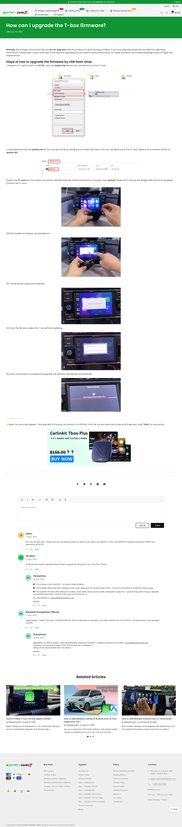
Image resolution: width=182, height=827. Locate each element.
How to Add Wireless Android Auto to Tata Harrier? (147, 718)
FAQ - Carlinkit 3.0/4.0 (87, 786)
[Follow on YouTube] (28, 791)
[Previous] (10, 700)
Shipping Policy (119, 775)
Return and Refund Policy (124, 771)
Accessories (43, 15)
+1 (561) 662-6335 (159, 784)
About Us (117, 794)
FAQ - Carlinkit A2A (86, 790)
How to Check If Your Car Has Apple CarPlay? (28, 718)
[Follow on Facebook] (8, 791)
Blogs (80, 809)
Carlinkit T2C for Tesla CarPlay (57, 786)
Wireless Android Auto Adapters (57, 782)
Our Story (117, 798)
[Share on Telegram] (98, 484)
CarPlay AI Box (76, 10)
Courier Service (85, 778)
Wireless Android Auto (124, 10)
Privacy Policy (119, 782)
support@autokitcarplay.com (62, 598)
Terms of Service (120, 778)
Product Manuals (85, 805)
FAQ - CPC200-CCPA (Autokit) (91, 801)
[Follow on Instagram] (22, 791)
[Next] (171, 700)
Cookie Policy (119, 786)
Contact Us (83, 771)
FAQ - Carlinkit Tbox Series (89, 794)
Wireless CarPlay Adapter (50, 10)
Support (60, 15)
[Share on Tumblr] (91, 484)
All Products (49, 771)
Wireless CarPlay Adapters (55, 778)
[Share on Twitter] (84, 484)
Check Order (84, 775)
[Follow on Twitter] (15, 791)
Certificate (118, 801)
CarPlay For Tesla (96, 11)
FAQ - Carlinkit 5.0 (86, 782)
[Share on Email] (104, 484)
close (5, 2)
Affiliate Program (120, 790)
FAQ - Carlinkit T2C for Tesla (90, 798)
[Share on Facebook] (78, 484)
